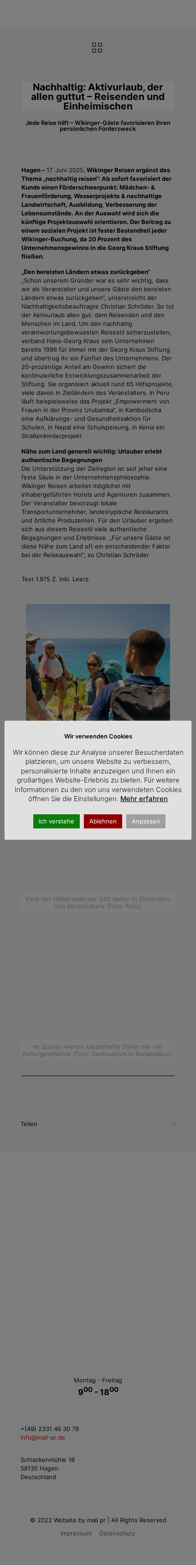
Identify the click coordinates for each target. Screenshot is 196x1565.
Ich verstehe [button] (56, 821)
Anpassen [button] (146, 821)
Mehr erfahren (144, 798)
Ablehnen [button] (103, 821)
